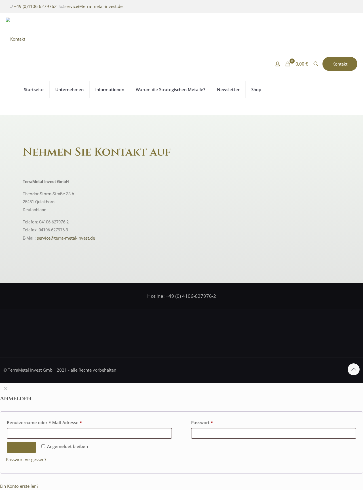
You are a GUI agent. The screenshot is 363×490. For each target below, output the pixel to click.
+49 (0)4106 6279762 (35, 6)
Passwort (202, 422)
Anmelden (21, 447)
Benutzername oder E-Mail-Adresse (44, 422)
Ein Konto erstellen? (19, 486)
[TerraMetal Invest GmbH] (15, 38)
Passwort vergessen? (26, 459)
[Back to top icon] (354, 369)
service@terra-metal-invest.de (93, 6)
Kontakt (339, 64)
